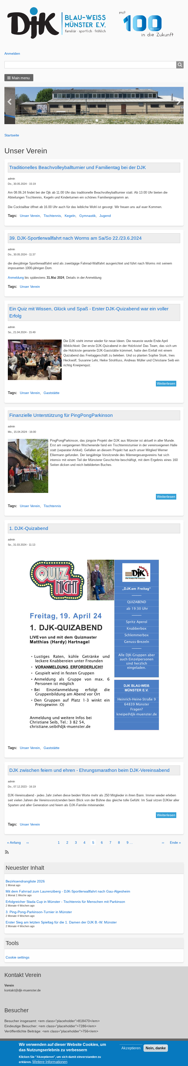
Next (178, 102)
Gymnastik (87, 216)
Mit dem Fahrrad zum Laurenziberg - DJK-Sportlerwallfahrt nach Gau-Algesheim (68, 891)
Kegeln (70, 216)
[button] (18, 77)
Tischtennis (52, 216)
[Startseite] (94, 23)
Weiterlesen (166, 383)
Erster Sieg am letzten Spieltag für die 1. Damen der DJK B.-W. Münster (61, 922)
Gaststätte (51, 393)
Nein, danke (156, 1048)
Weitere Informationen (49, 1062)
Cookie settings (17, 957)
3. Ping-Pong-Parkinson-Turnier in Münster (39, 912)
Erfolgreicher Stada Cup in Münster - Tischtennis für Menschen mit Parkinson (65, 902)
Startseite (11, 135)
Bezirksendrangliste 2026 (25, 881)
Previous (9, 102)
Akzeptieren (131, 1048)
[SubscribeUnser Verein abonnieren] (6, 852)
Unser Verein (30, 216)
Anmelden (12, 53)
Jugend (105, 216)
